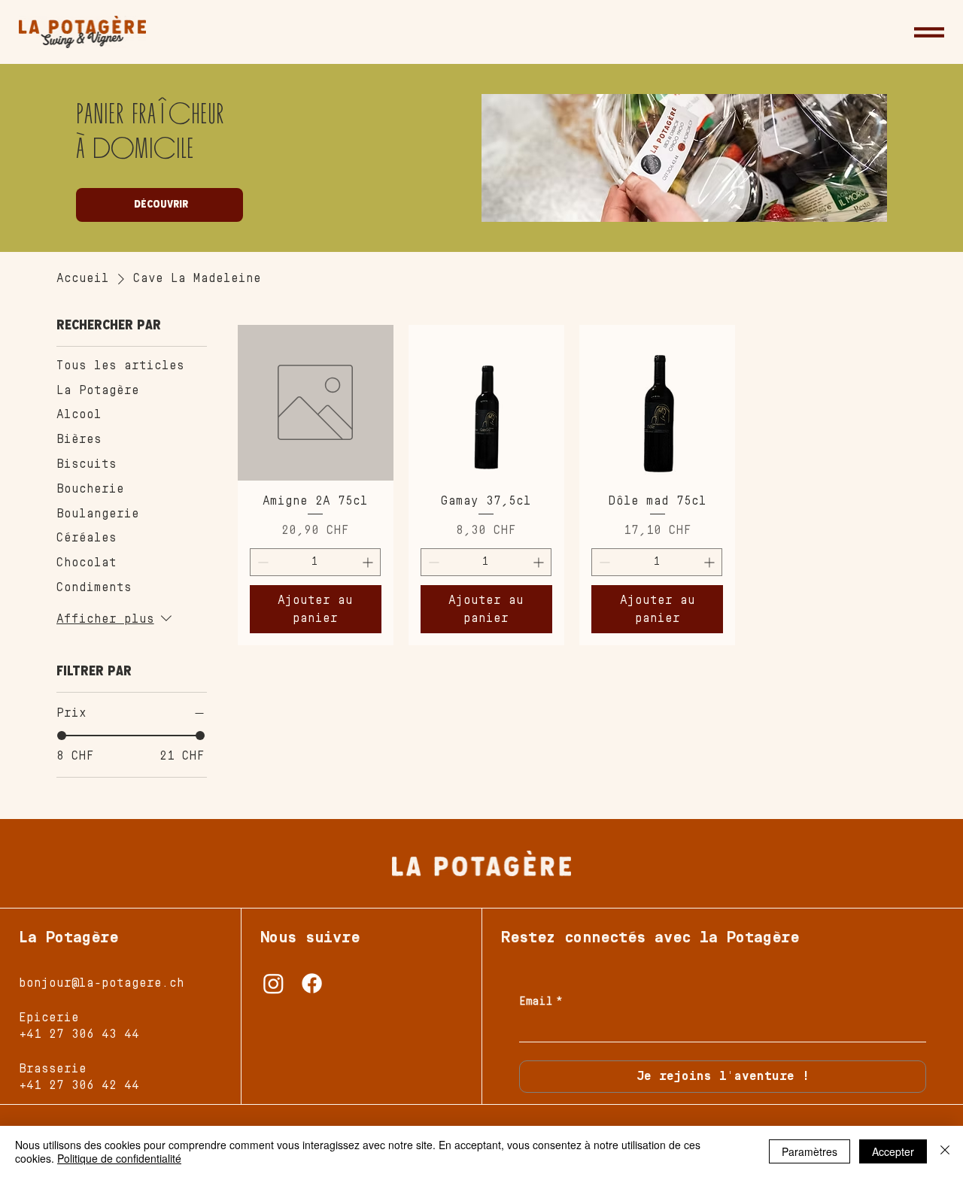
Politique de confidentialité (119, 1158)
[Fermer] (945, 1151)
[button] (929, 32)
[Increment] (369, 562)
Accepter (893, 1151)
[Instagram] (273, 983)
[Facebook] (312, 983)
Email (541, 1002)
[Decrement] (261, 562)
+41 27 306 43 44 (79, 1034)
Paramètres (809, 1151)
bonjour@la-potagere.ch (101, 983)
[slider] (62, 736)
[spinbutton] (315, 562)
